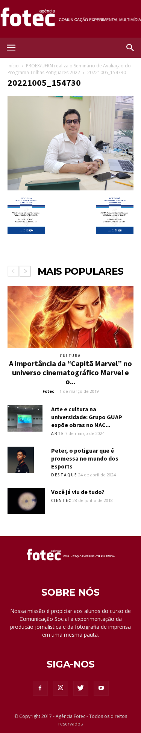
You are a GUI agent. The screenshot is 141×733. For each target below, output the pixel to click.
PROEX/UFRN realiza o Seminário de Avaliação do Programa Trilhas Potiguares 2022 (69, 69)
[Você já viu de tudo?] (26, 501)
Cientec (61, 500)
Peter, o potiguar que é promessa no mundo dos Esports (84, 458)
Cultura (70, 355)
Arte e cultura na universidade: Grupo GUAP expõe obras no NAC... (86, 417)
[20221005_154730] (70, 189)
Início (13, 65)
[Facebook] (40, 688)
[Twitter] (80, 688)
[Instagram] (60, 688)
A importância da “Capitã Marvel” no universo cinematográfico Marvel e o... (70, 372)
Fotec (48, 391)
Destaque (64, 475)
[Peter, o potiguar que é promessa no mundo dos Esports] (21, 460)
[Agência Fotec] (70, 19)
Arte (57, 433)
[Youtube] (101, 688)
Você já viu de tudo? (78, 492)
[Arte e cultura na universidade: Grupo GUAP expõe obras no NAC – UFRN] (25, 418)
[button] (130, 48)
